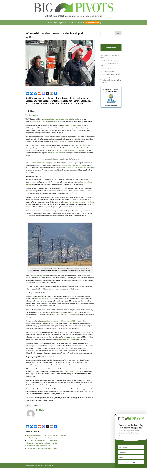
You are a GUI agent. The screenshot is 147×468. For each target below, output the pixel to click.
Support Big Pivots (92, 23)
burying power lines (34, 346)
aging (81, 119)
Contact (81, 23)
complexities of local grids (37, 275)
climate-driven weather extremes (79, 167)
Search (118, 33)
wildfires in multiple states (72, 125)
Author (28, 405)
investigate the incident (59, 152)
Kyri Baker (40, 410)
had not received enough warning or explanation (67, 150)
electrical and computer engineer (42, 163)
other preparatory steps (71, 371)
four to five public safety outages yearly (65, 314)
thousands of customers (51, 148)
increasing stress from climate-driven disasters (46, 121)
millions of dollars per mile (66, 348)
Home (50, 23)
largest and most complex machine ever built (58, 119)
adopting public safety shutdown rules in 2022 (59, 321)
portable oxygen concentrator (37, 365)
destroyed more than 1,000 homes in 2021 (71, 165)
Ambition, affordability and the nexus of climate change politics (109, 63)
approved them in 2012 (42, 298)
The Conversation (32, 115)
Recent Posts (37, 405)
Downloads (72, 23)
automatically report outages (67, 339)
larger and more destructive (62, 141)
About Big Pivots (60, 23)
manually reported (76, 337)
